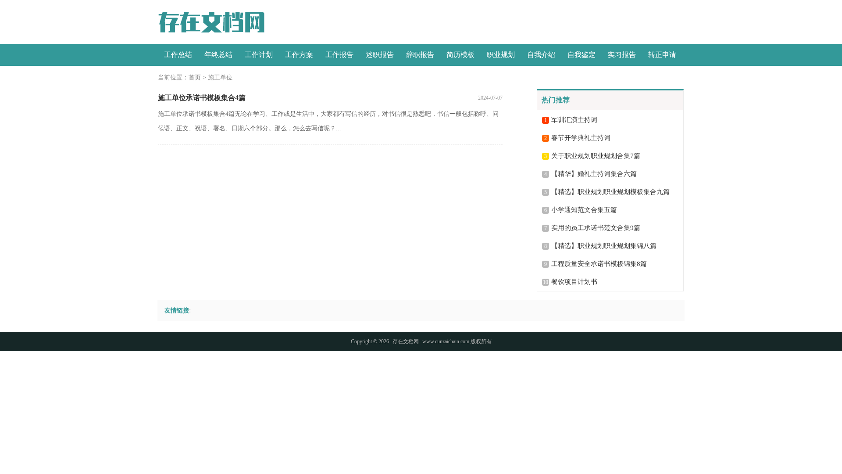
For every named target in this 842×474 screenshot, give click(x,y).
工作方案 (299, 54)
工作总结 (178, 54)
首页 (195, 77)
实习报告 (622, 54)
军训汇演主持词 (574, 119)
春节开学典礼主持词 (580, 137)
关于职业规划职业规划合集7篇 (595, 155)
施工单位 (220, 77)
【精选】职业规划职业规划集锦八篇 (603, 245)
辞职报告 (420, 54)
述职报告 (380, 54)
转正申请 (662, 54)
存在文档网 (405, 341)
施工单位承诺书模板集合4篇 (202, 97)
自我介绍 (541, 54)
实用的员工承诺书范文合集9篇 (595, 227)
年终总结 (218, 54)
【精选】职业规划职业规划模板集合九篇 (610, 191)
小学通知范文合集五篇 (584, 209)
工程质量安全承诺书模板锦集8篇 (599, 263)
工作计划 (259, 54)
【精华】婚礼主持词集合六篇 (594, 173)
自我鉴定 (581, 54)
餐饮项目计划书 (574, 281)
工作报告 (339, 54)
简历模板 (460, 54)
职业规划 (501, 54)
